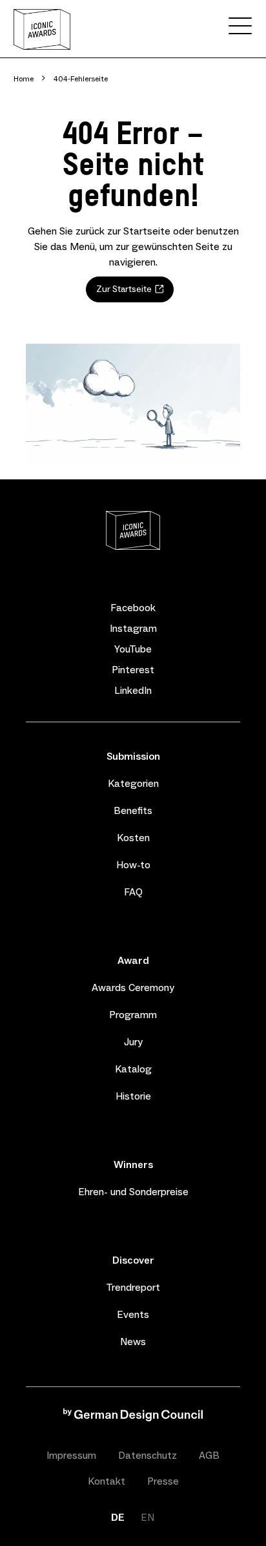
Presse (163, 1481)
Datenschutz (147, 1455)
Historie (133, 1096)
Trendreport (133, 1287)
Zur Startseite (124, 289)
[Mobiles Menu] (240, 28)
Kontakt (106, 1481)
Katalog (133, 1069)
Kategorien (133, 783)
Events (133, 1314)
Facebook (133, 608)
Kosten (133, 837)
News (133, 1341)
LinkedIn (133, 690)
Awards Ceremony (133, 987)
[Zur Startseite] (42, 29)
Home (24, 78)
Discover (133, 1260)
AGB (209, 1455)
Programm (133, 1014)
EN (147, 1517)
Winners (133, 1164)
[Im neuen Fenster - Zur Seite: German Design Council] (133, 1417)
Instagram (133, 628)
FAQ (133, 892)
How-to (133, 865)
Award (133, 960)
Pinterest (133, 670)
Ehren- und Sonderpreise (133, 1192)
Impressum (71, 1455)
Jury (133, 1042)
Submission (133, 756)
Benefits (133, 810)
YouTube (133, 649)
